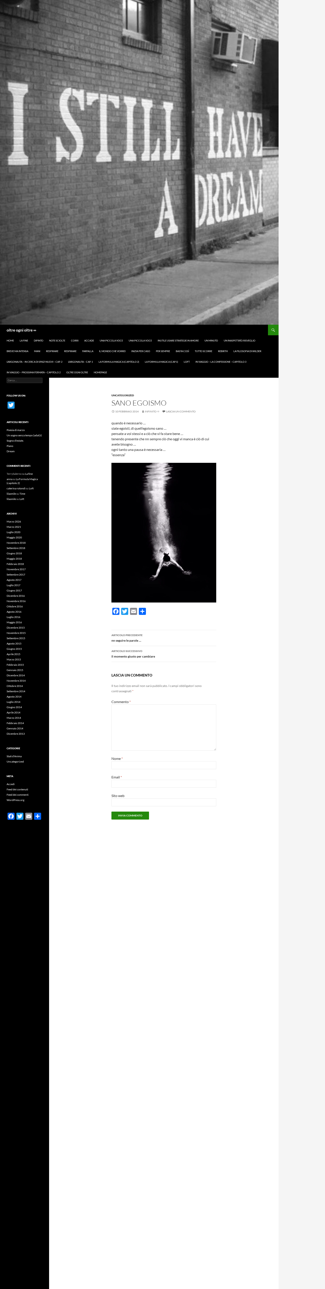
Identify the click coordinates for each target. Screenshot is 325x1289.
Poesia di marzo (16, 430)
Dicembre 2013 (16, 733)
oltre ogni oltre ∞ (21, 330)
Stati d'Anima (14, 756)
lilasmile (11, 493)
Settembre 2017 (16, 574)
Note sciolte (57, 340)
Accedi (11, 784)
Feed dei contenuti (17, 789)
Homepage (100, 372)
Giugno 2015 (14, 648)
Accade (89, 340)
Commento (121, 702)
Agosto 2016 (14, 611)
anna (9, 479)
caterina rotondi (16, 488)
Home (10, 340)
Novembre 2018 (16, 542)
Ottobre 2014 (15, 686)
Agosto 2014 (14, 696)
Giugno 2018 (14, 553)
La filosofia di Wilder (247, 351)
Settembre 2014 (16, 691)
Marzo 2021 (14, 526)
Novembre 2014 (16, 680)
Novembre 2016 (16, 601)
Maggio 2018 (14, 558)
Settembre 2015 (16, 638)
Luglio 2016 (13, 617)
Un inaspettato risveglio (239, 340)
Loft (187, 361)
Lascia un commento (181, 411)
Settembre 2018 (16, 548)
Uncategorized (122, 395)
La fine (24, 340)
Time (22, 493)
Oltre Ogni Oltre (77, 372)
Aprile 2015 (13, 654)
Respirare (52, 351)
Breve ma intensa (17, 351)
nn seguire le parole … (127, 637)
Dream (11, 451)
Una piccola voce (111, 340)
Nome (117, 758)
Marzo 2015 (14, 659)
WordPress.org (15, 800)
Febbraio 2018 (15, 564)
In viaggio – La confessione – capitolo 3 (220, 361)
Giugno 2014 (14, 707)
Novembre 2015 (16, 633)
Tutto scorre (203, 351)
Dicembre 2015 (16, 627)
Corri (74, 340)
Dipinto (38, 340)
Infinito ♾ (152, 411)
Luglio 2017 (13, 585)
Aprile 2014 (13, 712)
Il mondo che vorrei (112, 351)
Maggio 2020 (14, 537)
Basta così (182, 351)
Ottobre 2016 (15, 606)
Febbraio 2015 (15, 664)
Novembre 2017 (16, 569)
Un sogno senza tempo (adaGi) (24, 435)
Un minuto (211, 340)
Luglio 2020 (13, 532)
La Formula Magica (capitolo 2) (119, 361)
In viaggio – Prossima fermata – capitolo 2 (34, 372)
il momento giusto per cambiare (133, 653)
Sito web (117, 795)
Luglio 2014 (13, 702)
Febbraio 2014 (15, 723)
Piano (10, 446)
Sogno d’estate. (15, 440)
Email (116, 777)
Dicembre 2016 (16, 595)
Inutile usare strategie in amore (178, 340)
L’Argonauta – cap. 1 (80, 361)
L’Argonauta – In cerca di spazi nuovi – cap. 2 (34, 361)
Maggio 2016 (14, 622)
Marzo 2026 (14, 521)
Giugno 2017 (14, 590)
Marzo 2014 (14, 717)
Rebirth (223, 351)
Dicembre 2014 (16, 675)
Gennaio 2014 (15, 728)
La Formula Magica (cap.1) (161, 361)
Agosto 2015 (14, 643)
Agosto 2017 (14, 580)
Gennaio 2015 (15, 670)
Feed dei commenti (18, 794)
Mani (37, 351)
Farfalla (87, 351)
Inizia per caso (140, 351)
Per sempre (163, 351)
